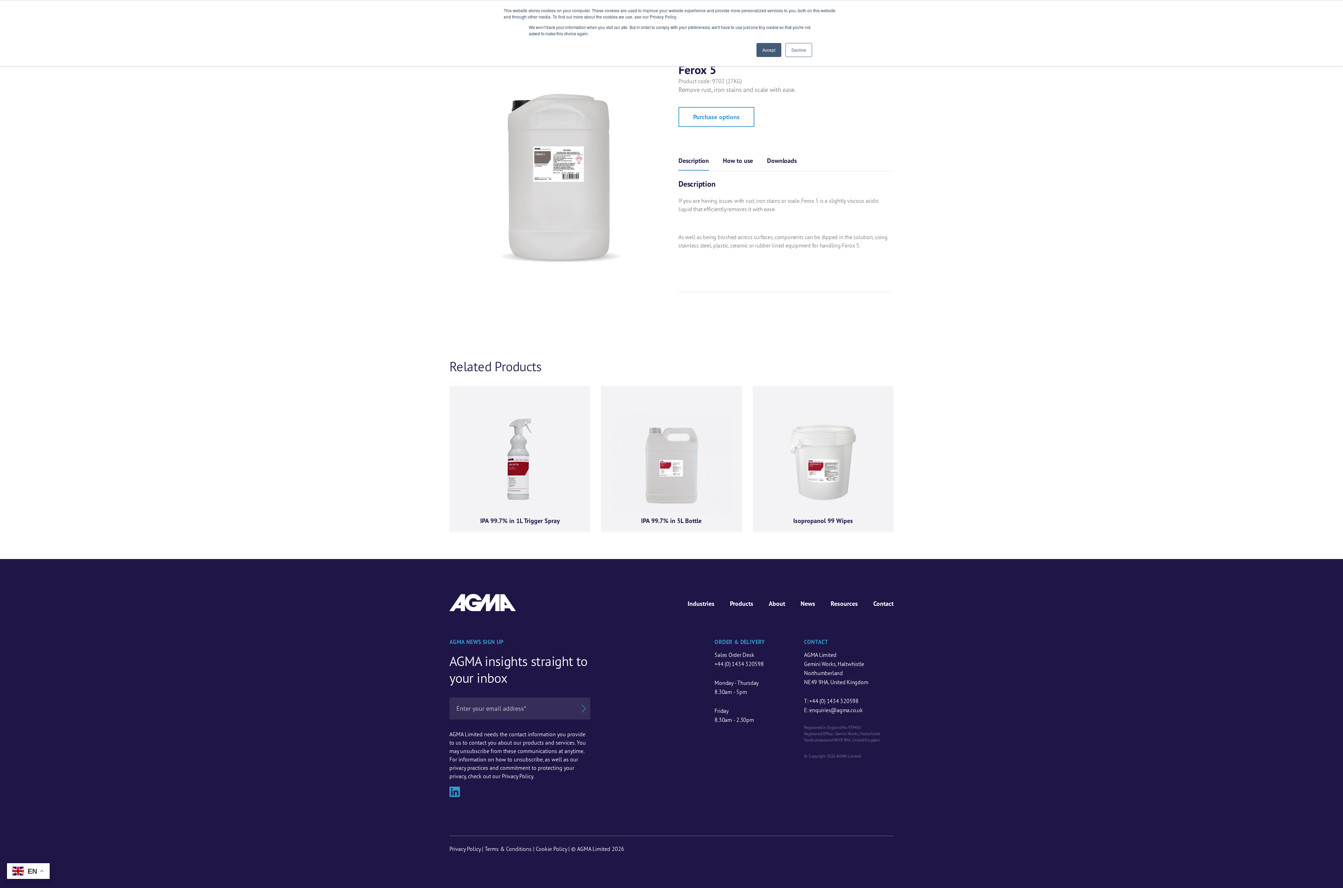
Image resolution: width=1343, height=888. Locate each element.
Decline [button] (798, 50)
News (808, 604)
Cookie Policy (551, 848)
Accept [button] (768, 50)
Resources (844, 604)
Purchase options (716, 117)
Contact (883, 604)
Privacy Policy (465, 848)
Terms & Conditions (508, 848)
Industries (701, 604)
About (777, 604)
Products (741, 604)
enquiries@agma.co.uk (835, 710)
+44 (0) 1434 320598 (739, 663)
